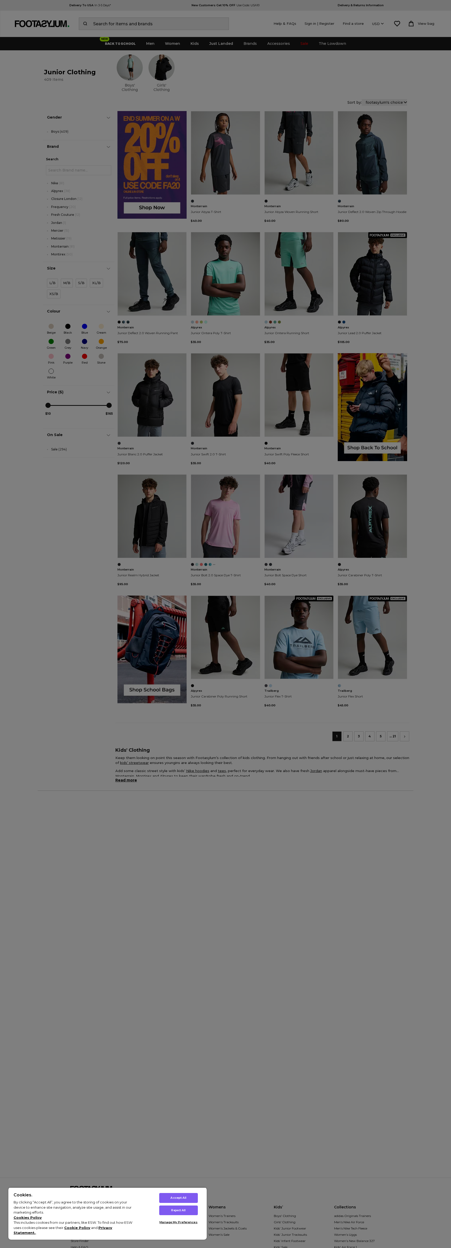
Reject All (178, 1210)
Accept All (178, 1198)
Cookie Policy (77, 1228)
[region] (107, 1213)
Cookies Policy (28, 1217)
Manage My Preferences (178, 1222)
